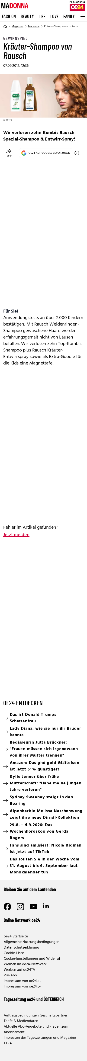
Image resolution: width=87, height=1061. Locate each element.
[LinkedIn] (46, 906)
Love (54, 16)
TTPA (8, 1043)
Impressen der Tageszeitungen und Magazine (40, 1038)
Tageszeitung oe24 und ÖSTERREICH (34, 999)
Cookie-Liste (14, 953)
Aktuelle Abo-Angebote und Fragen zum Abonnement (36, 1029)
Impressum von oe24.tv (22, 987)
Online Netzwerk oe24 (22, 920)
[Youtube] (33, 906)
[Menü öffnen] (82, 16)
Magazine (17, 26)
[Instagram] (20, 906)
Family (69, 16)
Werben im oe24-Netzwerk (25, 964)
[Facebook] (7, 906)
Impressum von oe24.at (22, 981)
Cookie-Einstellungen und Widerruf (32, 959)
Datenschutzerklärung (21, 948)
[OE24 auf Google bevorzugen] (77, 153)
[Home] (5, 26)
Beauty (27, 16)
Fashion (9, 16)
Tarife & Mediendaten (21, 1021)
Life (42, 16)
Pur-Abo (10, 975)
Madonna (33, 26)
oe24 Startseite (16, 936)
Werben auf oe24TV (19, 970)
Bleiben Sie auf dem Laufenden (30, 889)
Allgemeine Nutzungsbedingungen (31, 942)
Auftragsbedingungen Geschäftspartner (35, 1016)
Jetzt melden (16, 535)
